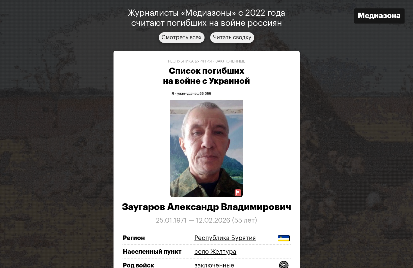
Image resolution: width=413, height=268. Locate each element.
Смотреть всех (182, 37)
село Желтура (215, 252)
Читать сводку (232, 37)
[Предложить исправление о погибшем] (238, 192)
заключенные (230, 61)
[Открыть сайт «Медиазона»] (379, 16)
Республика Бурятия (190, 61)
